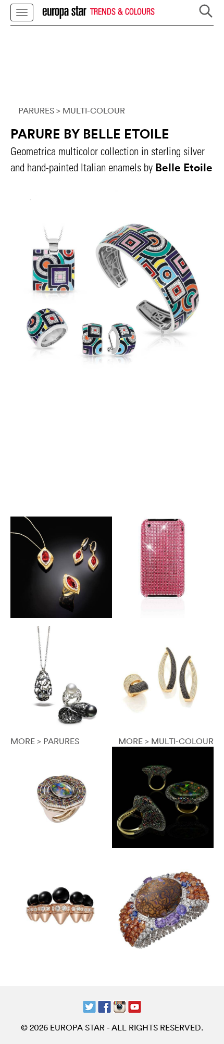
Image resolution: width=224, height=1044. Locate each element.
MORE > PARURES (44, 741)
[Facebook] (104, 1005)
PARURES (36, 110)
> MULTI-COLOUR (90, 110)
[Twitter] (89, 1005)
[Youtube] (134, 1005)
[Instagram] (119, 1005)
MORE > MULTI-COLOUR (166, 741)
